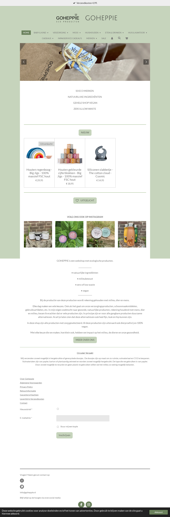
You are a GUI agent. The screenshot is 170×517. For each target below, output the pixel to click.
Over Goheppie (27, 378)
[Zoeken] (119, 38)
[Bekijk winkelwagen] (127, 38)
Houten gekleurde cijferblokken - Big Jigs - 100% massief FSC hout (69, 174)
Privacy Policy (26, 387)
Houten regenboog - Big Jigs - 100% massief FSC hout (39, 173)
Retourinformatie (28, 391)
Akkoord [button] (159, 512)
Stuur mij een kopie (69, 426)
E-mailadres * (26, 417)
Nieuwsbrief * (26, 409)
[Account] (112, 38)
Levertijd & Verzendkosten (32, 399)
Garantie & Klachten (29, 394)
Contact (23, 403)
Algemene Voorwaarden (31, 382)
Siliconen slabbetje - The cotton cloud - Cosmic (100, 173)
